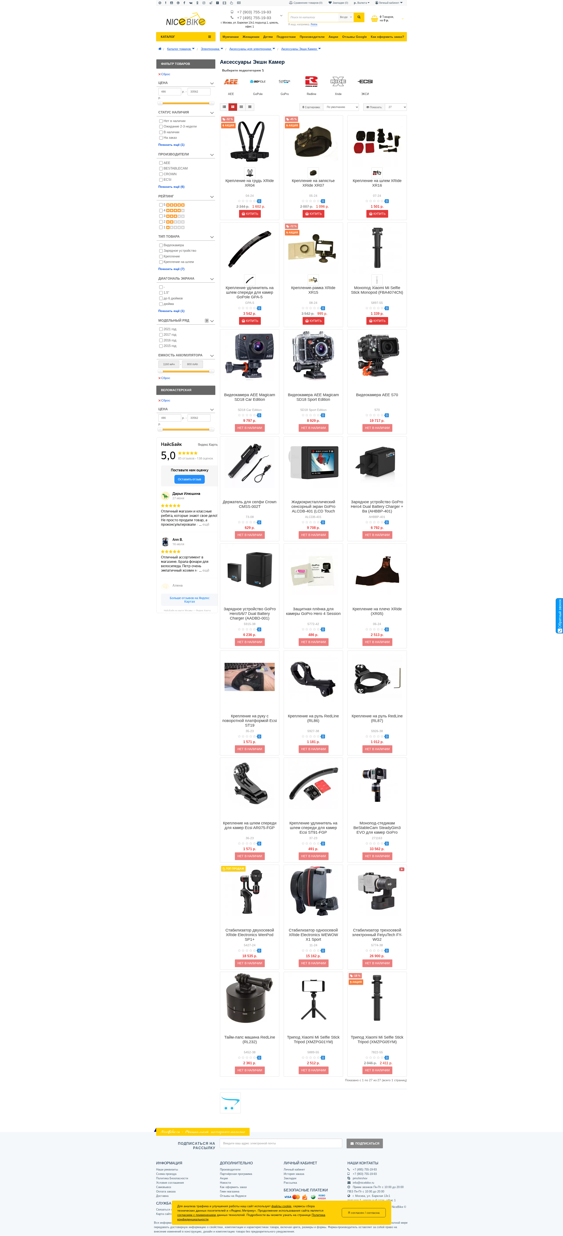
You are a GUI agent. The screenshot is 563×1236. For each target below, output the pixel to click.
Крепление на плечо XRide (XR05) (377, 611)
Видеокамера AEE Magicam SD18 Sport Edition (313, 397)
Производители (312, 36)
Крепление (172, 256)
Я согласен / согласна (364, 1212)
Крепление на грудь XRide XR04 (249, 183)
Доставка (162, 1196)
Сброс (165, 74)
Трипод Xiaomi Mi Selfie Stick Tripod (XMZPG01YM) (313, 1039)
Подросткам (286, 36)
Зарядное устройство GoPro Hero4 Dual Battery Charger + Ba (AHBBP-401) (377, 506)
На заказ (170, 137)
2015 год (170, 346)
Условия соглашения (170, 1182)
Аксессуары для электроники (250, 49)
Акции (333, 36)
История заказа (294, 1174)
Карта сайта (164, 1214)
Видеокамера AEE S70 (377, 395)
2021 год (170, 329)
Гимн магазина (229, 1191)
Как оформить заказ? (387, 36)
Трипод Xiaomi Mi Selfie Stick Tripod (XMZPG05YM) (377, 1039)
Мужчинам (231, 36)
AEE (167, 163)
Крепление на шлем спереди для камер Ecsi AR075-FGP (249, 825)
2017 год (170, 334)
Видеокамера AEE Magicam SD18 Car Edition (249, 397)
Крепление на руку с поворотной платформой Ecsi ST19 (249, 720)
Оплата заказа (165, 1191)
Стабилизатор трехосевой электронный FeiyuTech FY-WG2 (377, 935)
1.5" (166, 292)
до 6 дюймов (173, 298)
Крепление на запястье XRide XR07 (313, 183)
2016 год (170, 340)
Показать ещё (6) (171, 186)
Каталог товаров (179, 49)
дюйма (169, 304)
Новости (225, 1182)
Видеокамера (174, 245)
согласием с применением (196, 1215)
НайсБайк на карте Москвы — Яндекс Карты (187, 610)
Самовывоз (163, 1187)
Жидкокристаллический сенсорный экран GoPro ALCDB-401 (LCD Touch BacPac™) (313, 509)
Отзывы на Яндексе (233, 1196)
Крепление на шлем (179, 262)
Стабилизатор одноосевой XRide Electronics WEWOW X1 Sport (313, 935)
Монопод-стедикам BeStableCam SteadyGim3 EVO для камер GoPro (377, 828)
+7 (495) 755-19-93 (254, 18)
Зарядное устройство (180, 250)
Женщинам (251, 36)
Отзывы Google (354, 36)
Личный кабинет (294, 1169)
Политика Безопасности (172, 1178)
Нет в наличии (174, 121)
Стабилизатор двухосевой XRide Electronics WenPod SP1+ (249, 935)
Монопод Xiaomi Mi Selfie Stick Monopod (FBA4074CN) (377, 290)
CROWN (170, 174)
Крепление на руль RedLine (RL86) (313, 718)
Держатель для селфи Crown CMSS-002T (249, 504)
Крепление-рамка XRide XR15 (313, 290)
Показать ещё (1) (171, 144)
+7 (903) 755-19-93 (254, 12)
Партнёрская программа (236, 1174)
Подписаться (367, 1143)
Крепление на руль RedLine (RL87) (377, 718)
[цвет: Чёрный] (249, 173)
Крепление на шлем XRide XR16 (377, 183)
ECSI (167, 179)
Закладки (290, 1178)
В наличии (171, 132)
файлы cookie (281, 1206)
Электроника (210, 49)
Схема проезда (166, 1174)
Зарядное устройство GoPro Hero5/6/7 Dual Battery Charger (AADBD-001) (250, 613)
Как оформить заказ (233, 1187)
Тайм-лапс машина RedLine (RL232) (249, 1039)
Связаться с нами (168, 1209)
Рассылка (290, 1182)
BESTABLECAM (176, 168)
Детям (268, 36)
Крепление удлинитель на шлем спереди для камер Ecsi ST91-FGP (313, 828)
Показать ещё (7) (171, 269)
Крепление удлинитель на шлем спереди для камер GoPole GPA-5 (250, 292)
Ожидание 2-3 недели (180, 126)
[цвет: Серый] (377, 280)
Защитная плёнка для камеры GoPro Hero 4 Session (313, 611)
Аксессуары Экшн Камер (299, 49)
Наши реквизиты (167, 1169)
